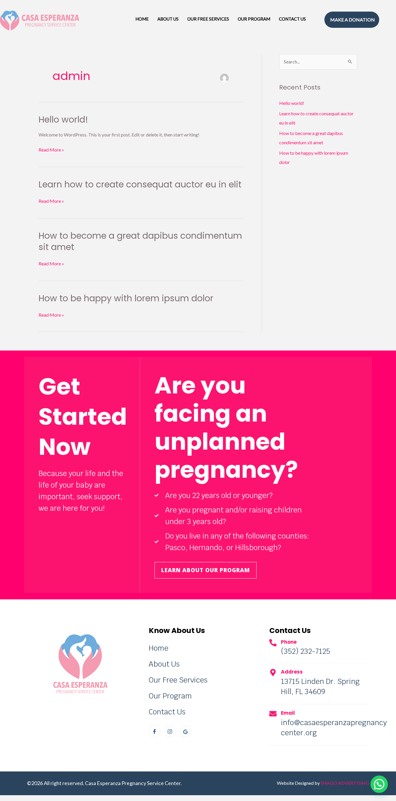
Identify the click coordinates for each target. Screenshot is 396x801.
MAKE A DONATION (352, 19)
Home (142, 18)
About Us (168, 18)
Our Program (254, 18)
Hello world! (63, 119)
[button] (379, 784)
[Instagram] (170, 731)
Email (288, 712)
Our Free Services (208, 18)
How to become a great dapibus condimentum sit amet (140, 241)
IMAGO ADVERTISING (345, 783)
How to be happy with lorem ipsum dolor (126, 298)
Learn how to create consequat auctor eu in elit (140, 184)
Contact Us (292, 18)
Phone (289, 641)
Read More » (51, 149)
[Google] (185, 731)
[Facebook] (154, 731)
